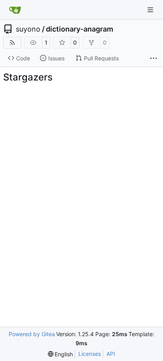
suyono (28, 29)
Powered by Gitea (32, 334)
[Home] (15, 10)
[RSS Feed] (12, 43)
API (110, 353)
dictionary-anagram (79, 29)
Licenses (89, 353)
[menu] (60, 354)
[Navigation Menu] (151, 9)
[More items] (153, 58)
